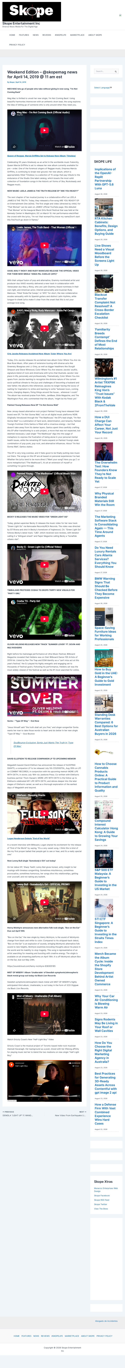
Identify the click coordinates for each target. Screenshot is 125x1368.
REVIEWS (45, 1336)
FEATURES (26, 1336)
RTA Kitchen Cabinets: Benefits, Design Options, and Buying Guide (106, 226)
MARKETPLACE (72, 1336)
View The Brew (101, 1208)
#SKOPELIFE (57, 1336)
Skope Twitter (100, 1204)
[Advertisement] (109, 1258)
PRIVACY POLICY (104, 1336)
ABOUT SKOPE (88, 1336)
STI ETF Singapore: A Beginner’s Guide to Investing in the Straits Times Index (106, 930)
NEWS (36, 1336)
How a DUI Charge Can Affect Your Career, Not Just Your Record (106, 424)
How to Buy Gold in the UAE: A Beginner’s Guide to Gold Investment (106, 677)
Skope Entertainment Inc (21, 23)
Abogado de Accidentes (106, 1321)
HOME (17, 1336)
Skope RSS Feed (101, 1200)
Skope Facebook (102, 1195)
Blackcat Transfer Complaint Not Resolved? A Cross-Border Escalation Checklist (105, 306)
